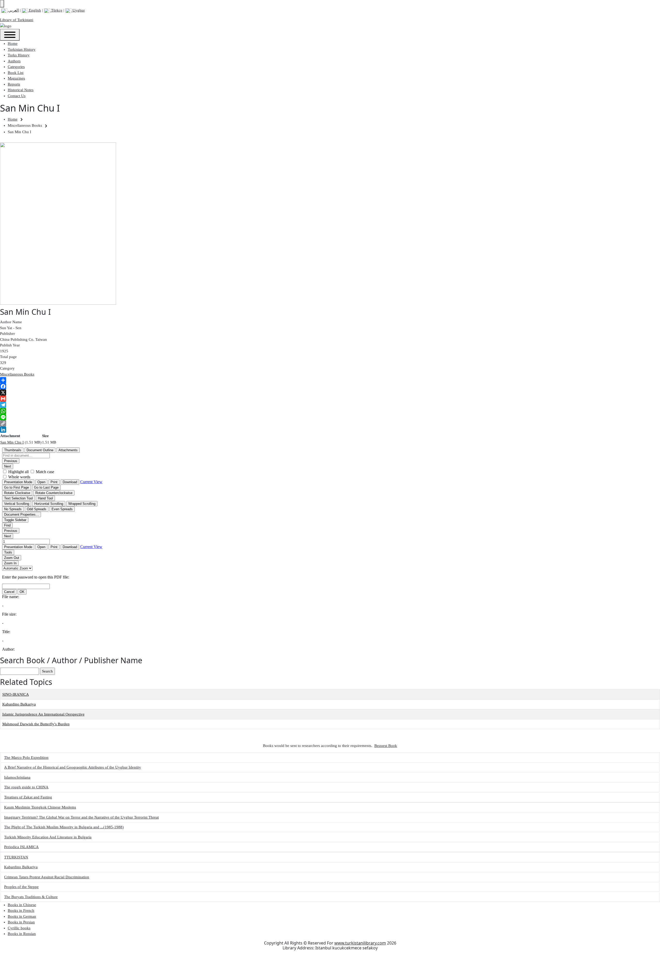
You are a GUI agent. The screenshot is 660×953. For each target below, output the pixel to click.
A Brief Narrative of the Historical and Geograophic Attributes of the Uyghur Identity (72, 767)
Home (13, 119)
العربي (13, 10)
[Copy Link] (330, 423)
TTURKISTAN (16, 857)
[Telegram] (330, 405)
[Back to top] (2, 3)
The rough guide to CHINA (26, 787)
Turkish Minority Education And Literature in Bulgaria (48, 837)
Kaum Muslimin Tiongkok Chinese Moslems (40, 807)
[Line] (330, 417)
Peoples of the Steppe (21, 887)
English (34, 10)
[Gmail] (330, 399)
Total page (8, 357)
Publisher (7, 333)
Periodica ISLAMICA (21, 847)
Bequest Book (385, 746)
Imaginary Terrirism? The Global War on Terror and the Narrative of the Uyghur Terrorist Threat (81, 817)
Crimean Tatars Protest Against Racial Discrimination (46, 877)
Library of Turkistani (16, 20)
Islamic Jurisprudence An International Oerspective (43, 714)
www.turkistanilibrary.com (360, 943)
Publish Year (10, 345)
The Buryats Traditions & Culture (31, 897)
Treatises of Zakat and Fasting (28, 797)
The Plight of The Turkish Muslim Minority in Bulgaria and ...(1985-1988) (64, 827)
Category (7, 368)
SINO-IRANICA (15, 694)
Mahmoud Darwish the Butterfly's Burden (36, 724)
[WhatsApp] (330, 411)
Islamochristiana (17, 777)
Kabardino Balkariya (19, 704)
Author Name (11, 322)
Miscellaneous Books (17, 374)
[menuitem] (13, 43)
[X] (330, 392)
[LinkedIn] (330, 430)
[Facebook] (330, 386)
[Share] (330, 380)
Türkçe (56, 10)
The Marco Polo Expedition (26, 757)
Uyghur (78, 10)
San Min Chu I (12, 442)
